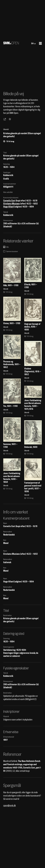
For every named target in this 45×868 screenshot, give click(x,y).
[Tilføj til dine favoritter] (10, 119)
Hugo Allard (8, 206)
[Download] (5, 119)
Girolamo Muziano (11, 203)
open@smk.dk (9, 805)
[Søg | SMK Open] (11, 43)
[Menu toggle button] (40, 43)
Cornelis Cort (9, 200)
